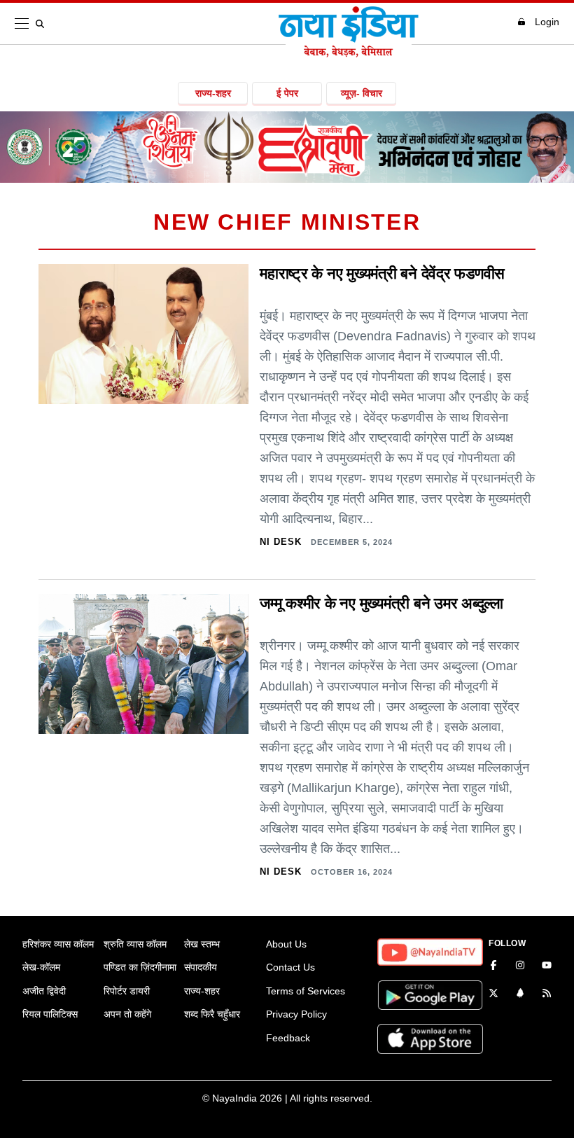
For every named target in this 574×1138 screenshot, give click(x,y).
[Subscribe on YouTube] (547, 966)
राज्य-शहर (213, 93)
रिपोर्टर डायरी (127, 991)
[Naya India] (349, 53)
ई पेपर (287, 93)
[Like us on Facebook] (493, 966)
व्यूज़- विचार (361, 93)
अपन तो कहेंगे (127, 1014)
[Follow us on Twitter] (493, 994)
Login (547, 21)
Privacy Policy (296, 1014)
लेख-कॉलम (41, 967)
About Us (286, 944)
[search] (43, 24)
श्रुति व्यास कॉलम (135, 944)
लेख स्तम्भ (202, 944)
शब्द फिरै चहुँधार (212, 1014)
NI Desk (281, 541)
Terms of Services (305, 991)
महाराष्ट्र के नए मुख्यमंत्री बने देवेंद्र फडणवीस (382, 273)
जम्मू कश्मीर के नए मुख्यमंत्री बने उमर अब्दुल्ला (381, 603)
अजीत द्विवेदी (44, 991)
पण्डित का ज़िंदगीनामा (140, 967)
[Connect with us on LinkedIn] (520, 994)
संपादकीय (200, 967)
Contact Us (290, 967)
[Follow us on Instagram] (520, 966)
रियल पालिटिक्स (50, 1014)
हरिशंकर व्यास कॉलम (58, 944)
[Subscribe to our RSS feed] (547, 994)
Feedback (288, 1037)
